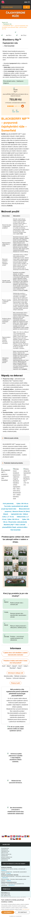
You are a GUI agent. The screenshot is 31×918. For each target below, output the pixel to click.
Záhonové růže (4, 852)
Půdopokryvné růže (5, 858)
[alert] (15, 907)
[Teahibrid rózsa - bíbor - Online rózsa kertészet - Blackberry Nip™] (11, 839)
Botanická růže (4, 860)
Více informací (25, 909)
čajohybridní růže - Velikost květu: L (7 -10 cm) (15, 515)
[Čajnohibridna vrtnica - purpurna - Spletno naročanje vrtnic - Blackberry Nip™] (8, 836)
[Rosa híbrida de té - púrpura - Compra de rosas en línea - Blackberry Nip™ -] (20, 839)
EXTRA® (9, 873)
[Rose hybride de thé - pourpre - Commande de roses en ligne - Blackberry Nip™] (20, 836)
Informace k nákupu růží (15, 673)
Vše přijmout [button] (8, 912)
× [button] (29, 899)
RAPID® (9, 880)
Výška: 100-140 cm (22, 503)
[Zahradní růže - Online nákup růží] (26, 7)
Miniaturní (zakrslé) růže (6, 857)
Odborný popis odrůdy (11, 438)
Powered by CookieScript (15, 916)
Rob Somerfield (15, 530)
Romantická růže (5, 848)
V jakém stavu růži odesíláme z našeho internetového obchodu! (15, 654)
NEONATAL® (12, 885)
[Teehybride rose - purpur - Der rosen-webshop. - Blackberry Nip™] (6, 836)
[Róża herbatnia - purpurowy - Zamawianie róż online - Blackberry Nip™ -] (22, 836)
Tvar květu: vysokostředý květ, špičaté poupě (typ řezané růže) (14, 507)
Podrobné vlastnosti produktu (13, 463)
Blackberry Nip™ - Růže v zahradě (14, 524)
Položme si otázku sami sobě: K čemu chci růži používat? (15, 662)
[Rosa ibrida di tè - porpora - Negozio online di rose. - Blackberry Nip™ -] (17, 836)
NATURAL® (5, 877)
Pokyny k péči (15, 683)
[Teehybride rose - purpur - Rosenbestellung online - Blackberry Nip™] (11, 836)
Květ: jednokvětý (8, 503)
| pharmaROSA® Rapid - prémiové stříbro (15, 526)
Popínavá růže (4, 855)
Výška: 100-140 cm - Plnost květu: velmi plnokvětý (16, 520)
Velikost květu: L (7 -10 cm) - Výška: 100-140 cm (15, 518)
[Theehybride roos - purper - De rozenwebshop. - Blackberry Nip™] (25, 836)
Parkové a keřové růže (6, 854)
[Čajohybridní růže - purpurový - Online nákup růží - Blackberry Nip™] (14, 839)
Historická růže (4, 849)
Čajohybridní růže (7, 24)
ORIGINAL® (4, 870)
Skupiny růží (5, 22)
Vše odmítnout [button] (22, 912)
